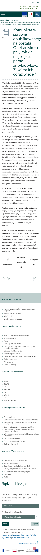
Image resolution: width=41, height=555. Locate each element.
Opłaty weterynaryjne (11, 444)
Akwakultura (8, 362)
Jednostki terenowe (11, 463)
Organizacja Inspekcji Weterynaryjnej (17, 466)
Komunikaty (14, 20)
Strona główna (4, 20)
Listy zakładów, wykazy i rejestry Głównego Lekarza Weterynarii (19, 430)
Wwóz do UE (8, 316)
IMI (5, 387)
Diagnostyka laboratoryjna (13, 351)
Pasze (6, 341)
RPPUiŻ (6, 398)
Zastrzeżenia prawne (21, 535)
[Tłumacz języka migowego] (37, 14)
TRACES (7, 389)
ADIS (6, 381)
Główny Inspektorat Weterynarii (15, 460)
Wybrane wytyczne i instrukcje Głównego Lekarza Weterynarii (21, 435)
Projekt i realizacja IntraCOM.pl (27, 543)
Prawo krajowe (9, 417)
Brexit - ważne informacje (13, 319)
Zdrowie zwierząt (10, 338)
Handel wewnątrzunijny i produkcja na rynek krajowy (19, 310)
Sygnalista (7, 474)
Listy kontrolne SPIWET (12, 438)
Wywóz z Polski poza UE (12, 313)
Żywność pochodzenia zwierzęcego (16, 335)
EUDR (6, 477)
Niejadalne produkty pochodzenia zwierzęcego (20, 356)
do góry (34, 548)
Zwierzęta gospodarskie (12, 354)
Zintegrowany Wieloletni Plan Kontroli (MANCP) (21, 420)
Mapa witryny (7, 535)
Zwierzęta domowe (10, 359)
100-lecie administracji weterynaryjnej (17, 471)
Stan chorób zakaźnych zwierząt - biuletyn (19, 427)
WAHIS (6, 395)
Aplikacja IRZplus (10, 400)
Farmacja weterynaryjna (12, 344)
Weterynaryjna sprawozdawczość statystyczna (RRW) (20, 423)
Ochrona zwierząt (10, 365)
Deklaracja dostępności (20, 538)
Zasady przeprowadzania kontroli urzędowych (20, 469)
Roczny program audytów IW (14, 441)
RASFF (6, 392)
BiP (30, 14)
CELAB (6, 384)
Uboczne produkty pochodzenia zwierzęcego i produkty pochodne (20, 347)
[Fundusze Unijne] (24, 14)
